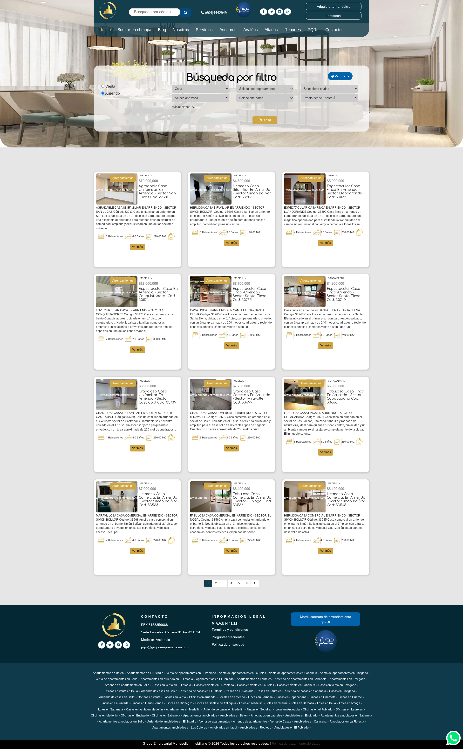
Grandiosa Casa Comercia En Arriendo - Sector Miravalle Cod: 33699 (251, 397)
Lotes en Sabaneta (110, 709)
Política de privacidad (228, 644)
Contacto (333, 29)
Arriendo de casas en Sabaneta (305, 691)
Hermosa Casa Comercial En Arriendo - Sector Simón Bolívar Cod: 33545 (346, 499)
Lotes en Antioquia (287, 709)
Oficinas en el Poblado (318, 709)
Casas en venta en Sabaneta (296, 685)
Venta (109, 86)
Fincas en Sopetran (259, 709)
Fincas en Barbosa (260, 697)
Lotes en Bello (326, 703)
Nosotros (181, 29)
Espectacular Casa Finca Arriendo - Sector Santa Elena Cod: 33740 (344, 294)
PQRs (313, 29)
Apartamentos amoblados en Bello (121, 721)
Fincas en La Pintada (115, 703)
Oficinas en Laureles (349, 709)
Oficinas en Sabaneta (166, 715)
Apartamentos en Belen (108, 673)
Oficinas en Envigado (135, 715)
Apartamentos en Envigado (347, 679)
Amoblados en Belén (234, 715)
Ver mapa (341, 76)
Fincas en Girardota (322, 697)
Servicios (204, 29)
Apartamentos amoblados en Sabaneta (346, 715)
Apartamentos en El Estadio (145, 673)
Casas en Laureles (269, 691)
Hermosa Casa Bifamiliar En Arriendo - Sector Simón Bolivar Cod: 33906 (252, 191)
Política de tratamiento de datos (296, 743)
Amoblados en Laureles (266, 715)
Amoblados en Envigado (301, 715)
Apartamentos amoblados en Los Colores (179, 727)
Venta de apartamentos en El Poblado (191, 673)
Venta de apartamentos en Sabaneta (293, 673)
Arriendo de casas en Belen (159, 691)
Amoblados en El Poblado (291, 727)
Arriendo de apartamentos (250, 721)
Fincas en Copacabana (291, 697)
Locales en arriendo (232, 697)
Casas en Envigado (342, 691)
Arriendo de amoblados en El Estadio (171, 721)
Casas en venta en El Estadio (171, 685)
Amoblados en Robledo (255, 727)
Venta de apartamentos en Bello (116, 679)
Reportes (293, 29)
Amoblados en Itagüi (223, 727)
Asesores (228, 29)
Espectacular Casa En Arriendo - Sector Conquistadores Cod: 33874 (158, 294)
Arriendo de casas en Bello (117, 697)
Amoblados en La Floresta (347, 721)
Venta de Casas (280, 721)
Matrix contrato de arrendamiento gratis (325, 619)
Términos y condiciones (230, 629)
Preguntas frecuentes (228, 637)
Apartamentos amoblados (200, 715)
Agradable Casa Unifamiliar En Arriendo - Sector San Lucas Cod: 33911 (157, 191)
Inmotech (334, 16)
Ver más (137, 247)
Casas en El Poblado (239, 691)
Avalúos (250, 29)
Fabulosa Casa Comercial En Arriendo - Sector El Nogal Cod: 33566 (252, 499)
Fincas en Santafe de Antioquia (215, 703)
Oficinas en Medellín (104, 715)
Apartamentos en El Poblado (215, 679)
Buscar (265, 120)
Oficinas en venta (149, 697)
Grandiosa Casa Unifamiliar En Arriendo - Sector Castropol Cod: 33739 (157, 397)
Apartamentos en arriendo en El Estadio (167, 679)
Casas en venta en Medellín (144, 709)
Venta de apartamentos (214, 721)
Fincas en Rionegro (179, 703)
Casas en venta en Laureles (255, 685)
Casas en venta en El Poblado (214, 685)
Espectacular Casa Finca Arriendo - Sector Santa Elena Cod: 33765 (249, 294)
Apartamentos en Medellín (183, 709)
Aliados (271, 29)
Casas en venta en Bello (122, 691)
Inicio (106, 29)
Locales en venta (174, 697)
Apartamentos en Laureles (254, 679)
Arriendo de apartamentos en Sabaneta (301, 679)
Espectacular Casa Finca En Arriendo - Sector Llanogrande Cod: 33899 (344, 191)
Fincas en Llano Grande (147, 703)
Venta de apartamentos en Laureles (242, 673)
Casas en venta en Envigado (337, 685)
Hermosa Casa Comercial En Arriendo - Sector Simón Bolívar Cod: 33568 (158, 499)
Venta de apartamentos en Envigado (344, 673)
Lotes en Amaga (349, 703)
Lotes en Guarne (277, 703)
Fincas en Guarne (350, 697)
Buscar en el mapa (134, 29)
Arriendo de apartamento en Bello (127, 685)
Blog (162, 29)
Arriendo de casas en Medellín (224, 709)
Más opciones (181, 107)
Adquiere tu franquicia (333, 6)
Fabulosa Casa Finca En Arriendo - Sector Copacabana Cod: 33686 (345, 397)
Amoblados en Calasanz (310, 721)
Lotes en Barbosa (302, 703)
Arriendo (112, 93)
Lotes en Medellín (251, 703)
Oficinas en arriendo (202, 697)
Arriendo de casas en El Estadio (202, 691)
